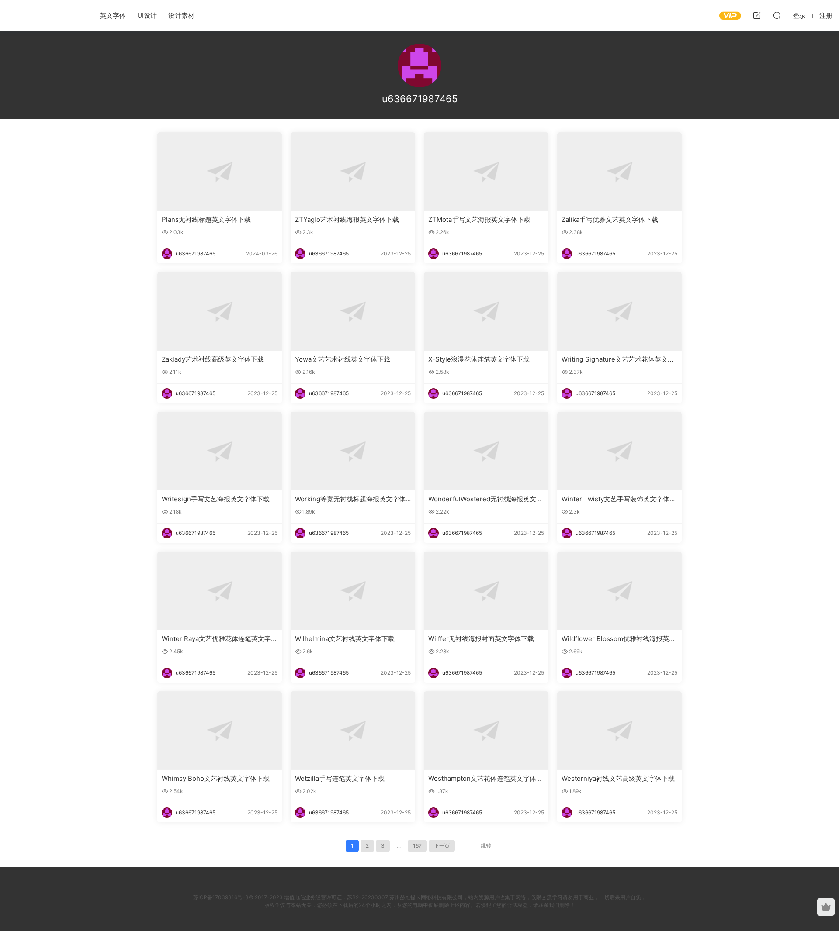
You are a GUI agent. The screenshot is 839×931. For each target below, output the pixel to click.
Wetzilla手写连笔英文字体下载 (340, 778)
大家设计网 (44, 15)
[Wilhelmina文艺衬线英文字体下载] (353, 591)
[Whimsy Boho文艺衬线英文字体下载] (219, 730)
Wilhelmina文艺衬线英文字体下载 (345, 638)
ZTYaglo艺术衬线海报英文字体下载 (347, 219)
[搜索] (777, 15)
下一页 (442, 845)
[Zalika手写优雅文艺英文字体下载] (619, 171)
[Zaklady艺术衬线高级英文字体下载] (219, 311)
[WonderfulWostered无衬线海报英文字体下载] (486, 451)
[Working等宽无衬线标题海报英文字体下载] (353, 451)
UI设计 (147, 15)
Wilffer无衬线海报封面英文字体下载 (481, 638)
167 (417, 845)
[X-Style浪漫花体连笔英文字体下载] (486, 311)
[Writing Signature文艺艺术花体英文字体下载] (619, 311)
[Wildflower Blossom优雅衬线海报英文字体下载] (619, 591)
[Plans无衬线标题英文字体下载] (219, 171)
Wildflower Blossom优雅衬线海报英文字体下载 (619, 638)
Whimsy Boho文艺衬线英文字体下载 (216, 778)
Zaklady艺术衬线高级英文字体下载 (213, 359)
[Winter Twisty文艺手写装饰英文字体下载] (619, 451)
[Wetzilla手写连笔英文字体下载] (353, 730)
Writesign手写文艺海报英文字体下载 (216, 499)
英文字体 (113, 15)
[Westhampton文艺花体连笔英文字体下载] (486, 730)
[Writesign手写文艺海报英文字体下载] (219, 451)
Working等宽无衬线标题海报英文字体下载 (350, 499)
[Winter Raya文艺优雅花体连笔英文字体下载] (219, 591)
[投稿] (756, 15)
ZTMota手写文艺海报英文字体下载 (479, 219)
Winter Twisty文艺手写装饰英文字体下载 (619, 499)
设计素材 (181, 15)
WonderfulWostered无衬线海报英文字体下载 (485, 499)
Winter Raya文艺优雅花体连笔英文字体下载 (219, 638)
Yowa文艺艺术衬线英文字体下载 (342, 359)
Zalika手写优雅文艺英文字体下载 (610, 219)
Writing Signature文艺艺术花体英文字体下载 (618, 359)
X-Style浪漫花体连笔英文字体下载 (479, 359)
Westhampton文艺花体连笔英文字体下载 (485, 778)
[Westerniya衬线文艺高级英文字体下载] (619, 730)
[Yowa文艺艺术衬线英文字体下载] (353, 311)
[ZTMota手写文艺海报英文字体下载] (486, 171)
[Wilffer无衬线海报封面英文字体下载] (486, 591)
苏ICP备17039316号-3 (221, 897)
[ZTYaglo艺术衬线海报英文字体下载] (353, 171)
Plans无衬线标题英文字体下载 (206, 219)
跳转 (486, 845)
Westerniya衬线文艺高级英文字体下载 (618, 778)
